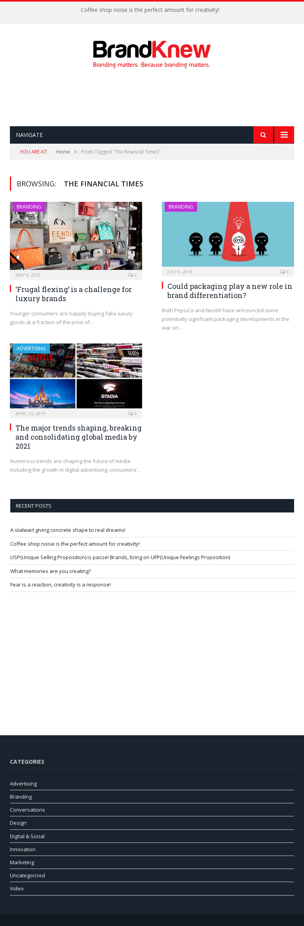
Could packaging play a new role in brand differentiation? (230, 290)
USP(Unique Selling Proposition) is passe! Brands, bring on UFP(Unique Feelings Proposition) (120, 557)
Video (17, 888)
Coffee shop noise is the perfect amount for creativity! (150, 9)
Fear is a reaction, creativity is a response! (60, 584)
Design (18, 822)
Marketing (22, 862)
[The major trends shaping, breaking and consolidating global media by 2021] (76, 378)
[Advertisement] (154, 97)
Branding (29, 206)
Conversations (27, 809)
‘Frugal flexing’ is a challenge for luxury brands (73, 294)
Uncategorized (27, 875)
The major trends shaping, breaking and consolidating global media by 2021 (78, 437)
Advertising (31, 348)
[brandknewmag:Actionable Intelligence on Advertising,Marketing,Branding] (152, 52)
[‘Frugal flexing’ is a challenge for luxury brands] (76, 238)
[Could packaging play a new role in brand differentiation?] (228, 236)
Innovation (23, 849)
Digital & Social (27, 836)
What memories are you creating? (50, 571)
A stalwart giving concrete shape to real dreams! (67, 529)
